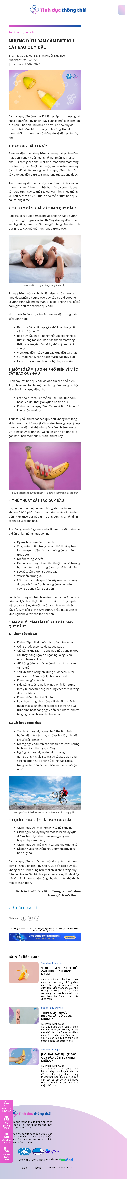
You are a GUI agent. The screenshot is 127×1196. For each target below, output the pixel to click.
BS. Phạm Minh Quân (52, 1023)
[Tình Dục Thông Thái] (58, 9)
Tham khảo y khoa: (37, 55)
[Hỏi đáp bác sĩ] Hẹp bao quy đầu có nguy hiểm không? (58, 1057)
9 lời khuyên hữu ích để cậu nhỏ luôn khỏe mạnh (59, 971)
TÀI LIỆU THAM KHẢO (25, 908)
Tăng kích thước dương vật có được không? (56, 1016)
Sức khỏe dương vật (21, 32)
